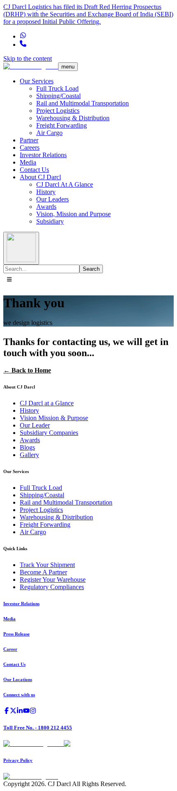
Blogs (27, 447)
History (46, 191)
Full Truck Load (57, 88)
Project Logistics (57, 110)
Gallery (29, 454)
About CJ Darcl (40, 177)
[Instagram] (33, 711)
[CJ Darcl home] (30, 66)
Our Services (37, 81)
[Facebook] (6, 711)
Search (91, 269)
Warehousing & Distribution (72, 117)
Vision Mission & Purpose (54, 417)
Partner (29, 140)
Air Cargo (49, 132)
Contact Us (34, 169)
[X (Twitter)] (13, 711)
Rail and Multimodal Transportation (82, 103)
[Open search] (21, 248)
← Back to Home (27, 370)
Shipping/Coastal (58, 95)
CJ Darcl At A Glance (64, 184)
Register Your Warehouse (53, 579)
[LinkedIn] (19, 711)
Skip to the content (27, 58)
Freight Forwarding (61, 125)
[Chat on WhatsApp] (23, 36)
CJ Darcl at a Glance (47, 403)
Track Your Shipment (47, 564)
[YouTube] (26, 711)
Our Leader (35, 425)
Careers (30, 147)
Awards (46, 206)
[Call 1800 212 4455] (23, 44)
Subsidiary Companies (49, 432)
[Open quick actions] (9, 279)
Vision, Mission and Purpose (73, 213)
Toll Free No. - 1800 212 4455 (37, 728)
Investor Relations (43, 154)
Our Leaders (52, 199)
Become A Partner (43, 572)
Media (28, 162)
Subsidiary (50, 221)
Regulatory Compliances (52, 586)
